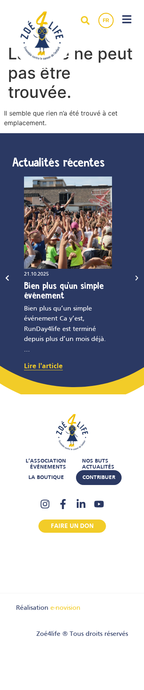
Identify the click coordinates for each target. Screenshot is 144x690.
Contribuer (98, 477)
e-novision (65, 608)
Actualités (98, 467)
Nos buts (95, 461)
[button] (7, 278)
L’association (46, 461)
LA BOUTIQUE (46, 477)
